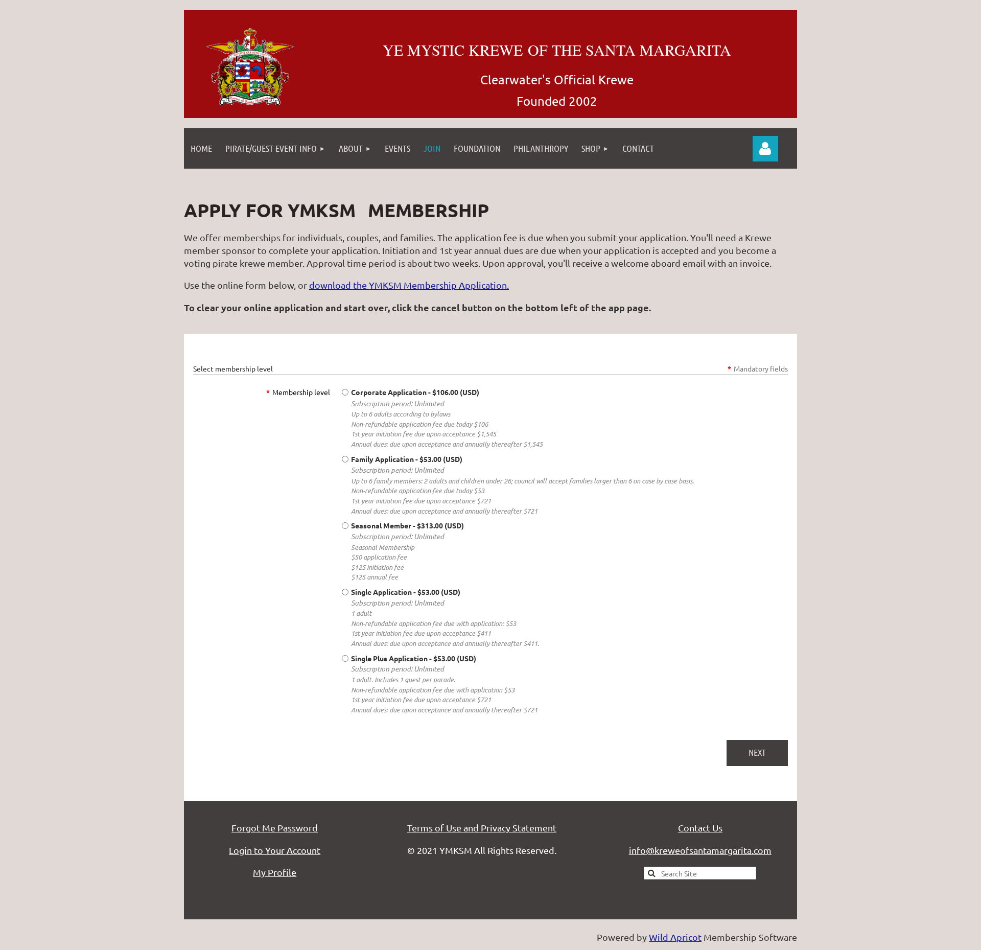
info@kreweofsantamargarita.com (700, 850)
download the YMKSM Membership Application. (409, 285)
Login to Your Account (274, 850)
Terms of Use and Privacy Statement (481, 827)
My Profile (274, 872)
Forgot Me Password (274, 827)
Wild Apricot (675, 937)
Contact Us (700, 827)
